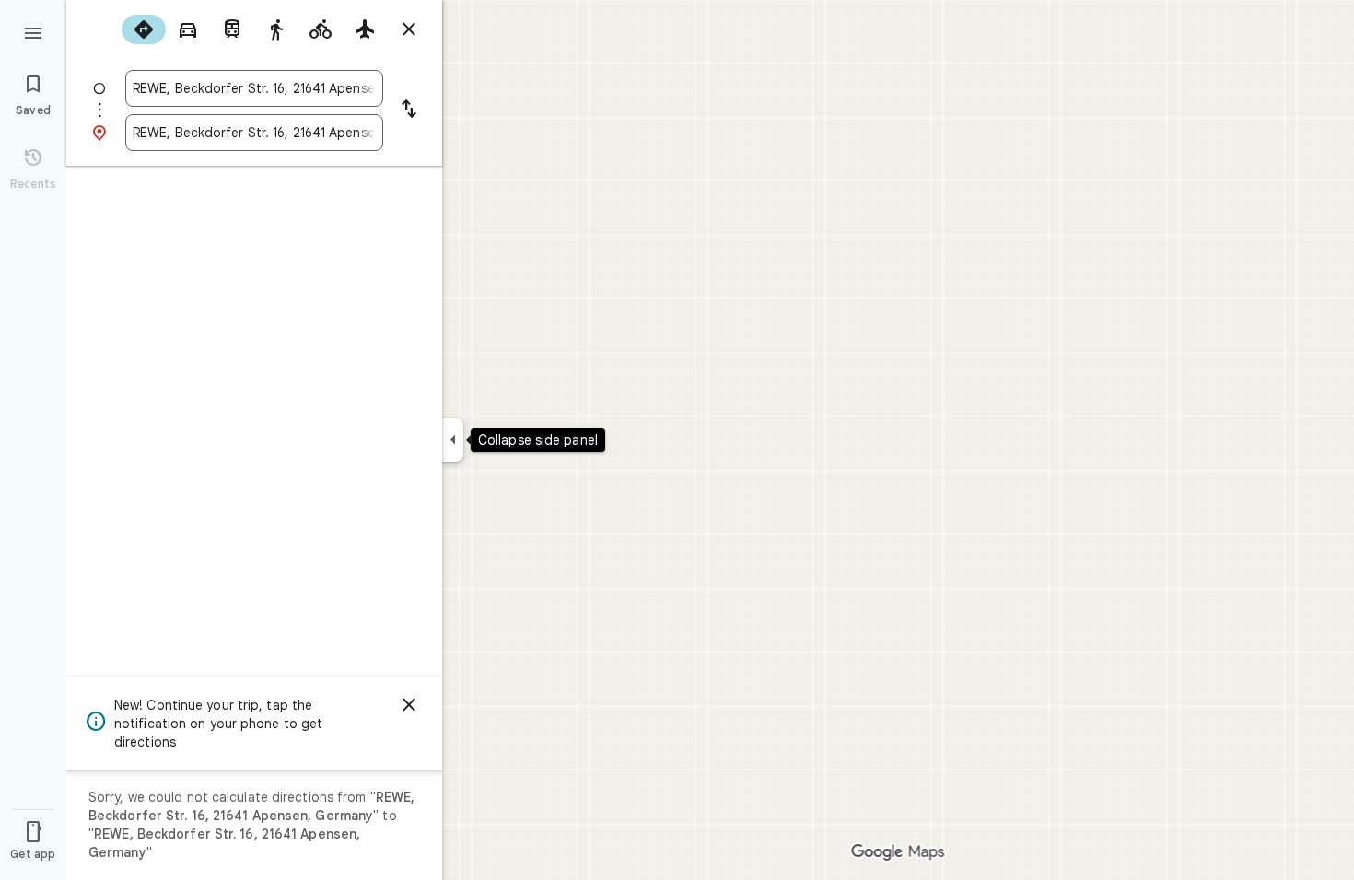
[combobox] (254, 88)
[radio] (144, 29)
